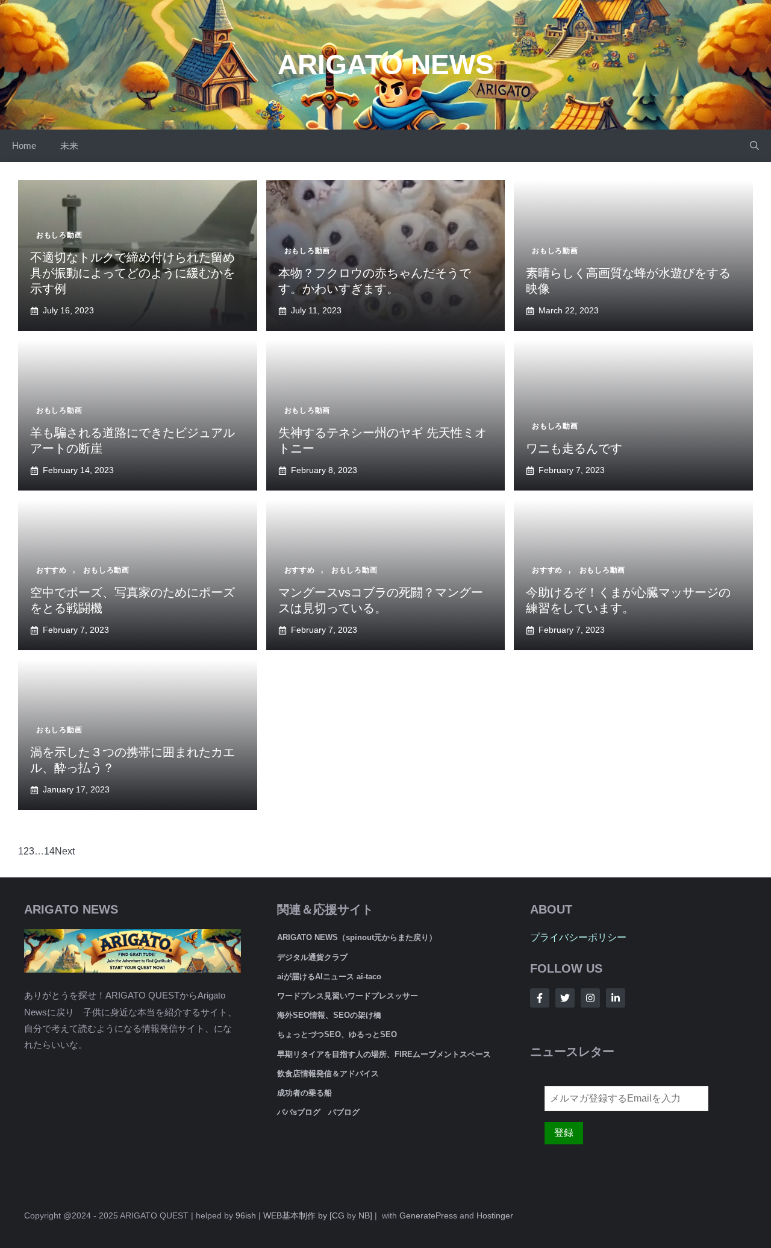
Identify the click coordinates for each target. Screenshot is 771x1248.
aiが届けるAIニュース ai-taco (329, 976)
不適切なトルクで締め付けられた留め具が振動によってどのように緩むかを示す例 (132, 273)
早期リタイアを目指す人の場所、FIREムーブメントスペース (384, 1054)
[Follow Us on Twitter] (565, 998)
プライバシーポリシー (578, 937)
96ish (246, 1215)
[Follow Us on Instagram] (590, 998)
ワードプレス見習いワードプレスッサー (347, 995)
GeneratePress (428, 1215)
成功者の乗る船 (304, 1092)
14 (49, 851)
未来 (69, 145)
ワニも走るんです (574, 448)
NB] (365, 1215)
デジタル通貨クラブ (312, 957)
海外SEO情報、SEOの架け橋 (329, 1015)
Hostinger (494, 1215)
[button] (754, 146)
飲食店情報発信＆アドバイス (328, 1073)
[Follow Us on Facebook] (539, 998)
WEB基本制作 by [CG (304, 1215)
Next (65, 851)
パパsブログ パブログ (318, 1112)
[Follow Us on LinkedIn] (615, 998)
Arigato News (386, 64)
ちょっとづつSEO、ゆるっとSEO (337, 1034)
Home (24, 145)
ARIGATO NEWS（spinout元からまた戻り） (357, 937)
